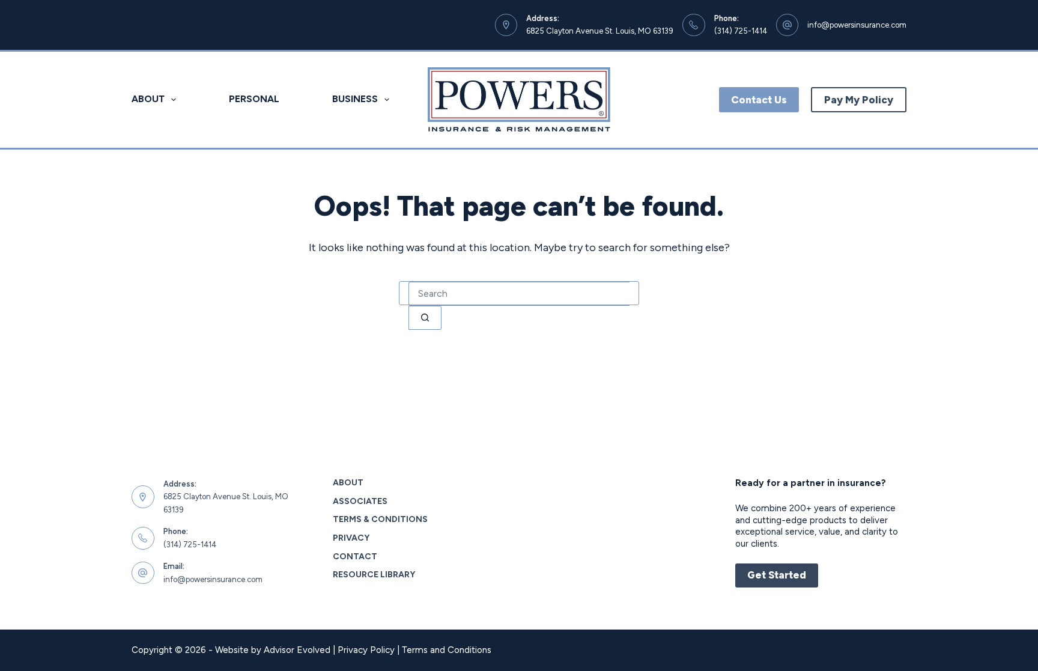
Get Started (776, 575)
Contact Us (759, 100)
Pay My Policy (858, 100)
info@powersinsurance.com (856, 24)
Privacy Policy (366, 650)
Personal (254, 99)
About (148, 99)
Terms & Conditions (380, 519)
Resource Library (374, 574)
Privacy (351, 538)
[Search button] (425, 318)
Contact (355, 556)
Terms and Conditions (446, 650)
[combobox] (519, 294)
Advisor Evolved (297, 650)
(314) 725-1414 (740, 30)
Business (355, 99)
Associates (360, 501)
